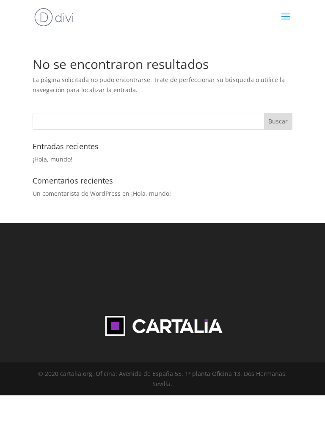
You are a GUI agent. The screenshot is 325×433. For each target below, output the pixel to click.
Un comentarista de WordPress (77, 193)
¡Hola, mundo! (52, 159)
